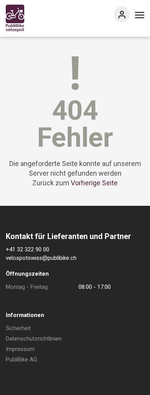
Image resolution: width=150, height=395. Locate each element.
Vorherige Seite (94, 183)
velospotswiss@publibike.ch (41, 257)
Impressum (20, 349)
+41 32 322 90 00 (27, 249)
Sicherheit (18, 328)
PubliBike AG (21, 359)
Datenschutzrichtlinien (34, 338)
